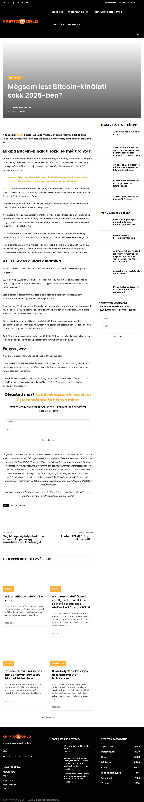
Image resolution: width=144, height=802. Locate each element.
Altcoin (8, 589)
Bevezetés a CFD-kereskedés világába (124, 236)
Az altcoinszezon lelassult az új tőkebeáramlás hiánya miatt (54, 397)
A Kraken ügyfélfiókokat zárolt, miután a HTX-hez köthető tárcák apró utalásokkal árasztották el (71, 602)
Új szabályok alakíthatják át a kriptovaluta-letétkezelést (70, 674)
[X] (22, 2)
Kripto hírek (14, 77)
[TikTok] (17, 2)
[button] (137, 34)
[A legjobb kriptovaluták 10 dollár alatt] (105, 274)
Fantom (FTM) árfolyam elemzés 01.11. (77, 537)
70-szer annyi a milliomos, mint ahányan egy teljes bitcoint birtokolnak (24, 674)
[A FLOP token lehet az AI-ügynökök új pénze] (105, 199)
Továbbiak (47, 717)
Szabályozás (58, 663)
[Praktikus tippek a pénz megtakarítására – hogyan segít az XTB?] (105, 222)
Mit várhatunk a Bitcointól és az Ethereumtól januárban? (126, 289)
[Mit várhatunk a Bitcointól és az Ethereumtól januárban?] (105, 290)
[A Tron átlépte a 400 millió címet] (24, 579)
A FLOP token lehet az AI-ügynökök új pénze (126, 198)
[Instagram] (13, 2)
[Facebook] (8, 2)
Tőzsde (55, 589)
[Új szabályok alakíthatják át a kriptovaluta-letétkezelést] (71, 653)
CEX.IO (8, 188)
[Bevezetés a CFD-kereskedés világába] (105, 238)
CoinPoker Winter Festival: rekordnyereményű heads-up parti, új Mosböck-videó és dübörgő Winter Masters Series (127, 256)
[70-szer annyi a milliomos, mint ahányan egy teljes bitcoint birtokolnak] (24, 653)
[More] (35, 126)
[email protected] (20, 750)
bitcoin (14, 505)
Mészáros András (22, 107)
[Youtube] (26, 2)
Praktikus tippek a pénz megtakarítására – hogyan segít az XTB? (125, 222)
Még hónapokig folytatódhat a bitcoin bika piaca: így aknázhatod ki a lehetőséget (23, 539)
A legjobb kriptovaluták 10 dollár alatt (126, 272)
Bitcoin (19, 134)
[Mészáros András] (10, 108)
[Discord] (4, 2)
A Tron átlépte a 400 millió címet (24, 598)
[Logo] (24, 21)
